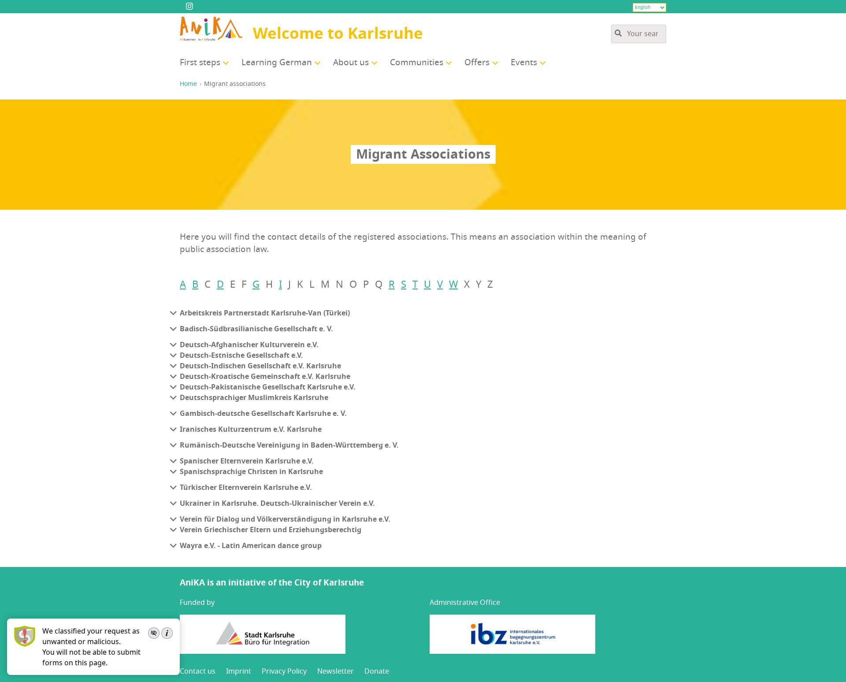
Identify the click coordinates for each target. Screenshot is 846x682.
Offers (477, 62)
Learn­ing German (276, 62)
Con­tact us (197, 671)
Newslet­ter (335, 671)
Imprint (238, 671)
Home (188, 84)
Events (524, 62)
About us (351, 62)
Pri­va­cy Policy (284, 671)
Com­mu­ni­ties (416, 62)
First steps (200, 62)
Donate (376, 671)
